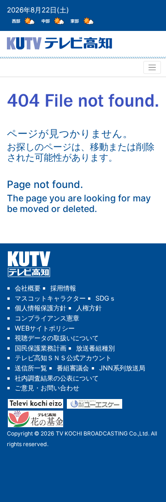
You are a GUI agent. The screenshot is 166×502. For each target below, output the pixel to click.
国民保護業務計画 (40, 348)
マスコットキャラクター (50, 298)
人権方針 (89, 308)
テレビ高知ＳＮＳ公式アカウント (63, 358)
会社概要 (28, 288)
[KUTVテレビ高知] (59, 42)
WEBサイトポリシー (45, 328)
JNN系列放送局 (122, 368)
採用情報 (63, 288)
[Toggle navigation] (152, 67)
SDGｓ (105, 298)
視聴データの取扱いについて (57, 338)
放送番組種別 (95, 348)
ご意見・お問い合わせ (47, 388)
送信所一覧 (31, 368)
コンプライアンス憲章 (47, 318)
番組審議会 (73, 368)
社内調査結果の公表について (57, 378)
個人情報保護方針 (40, 308)
